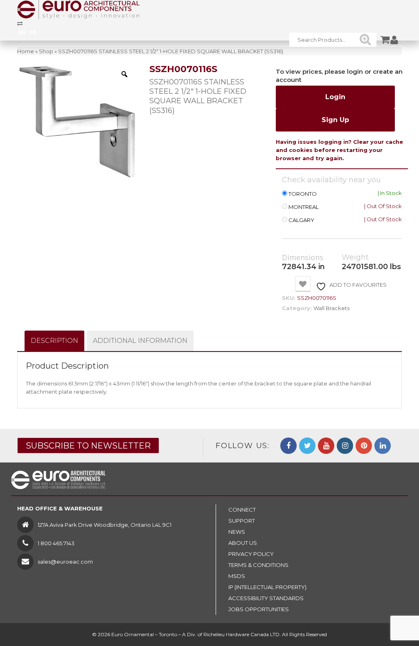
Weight (355, 257)
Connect (242, 509)
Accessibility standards (266, 598)
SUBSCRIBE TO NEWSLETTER (88, 446)
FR (32, 32)
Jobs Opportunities (258, 609)
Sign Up (335, 120)
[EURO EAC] (78, 9)
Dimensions (302, 257)
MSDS (236, 576)
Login (335, 97)
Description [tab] (54, 341)
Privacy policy (251, 554)
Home (25, 51)
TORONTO (302, 194)
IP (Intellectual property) (267, 587)
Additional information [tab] (140, 341)
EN (22, 32)
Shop (46, 51)
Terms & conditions (258, 565)
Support (241, 520)
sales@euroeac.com (65, 561)
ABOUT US (242, 542)
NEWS (236, 531)
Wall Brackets (331, 308)
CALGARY (301, 220)
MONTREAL (303, 207)
